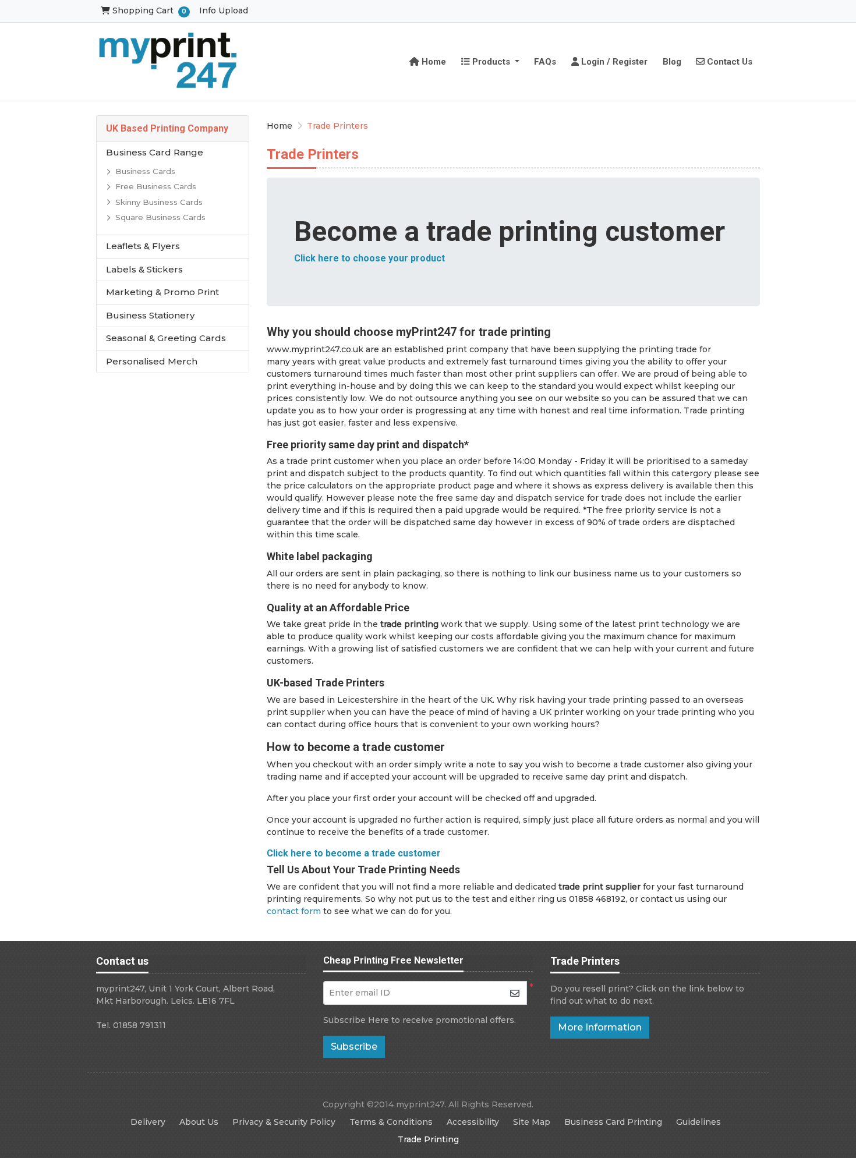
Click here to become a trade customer (354, 853)
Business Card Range (154, 152)
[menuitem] (428, 62)
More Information (600, 1027)
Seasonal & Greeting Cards (166, 337)
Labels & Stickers (144, 269)
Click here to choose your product (369, 258)
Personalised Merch (151, 361)
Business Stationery (150, 315)
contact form (294, 911)
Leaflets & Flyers (143, 246)
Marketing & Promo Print (162, 292)
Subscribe (354, 1046)
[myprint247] (169, 61)
